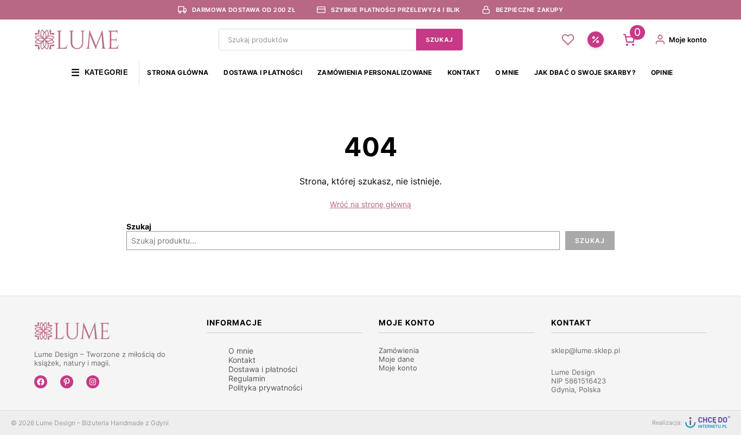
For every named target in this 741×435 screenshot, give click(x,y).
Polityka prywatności (265, 387)
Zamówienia (399, 350)
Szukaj (138, 226)
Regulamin (246, 378)
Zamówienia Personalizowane (374, 72)
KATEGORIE (99, 72)
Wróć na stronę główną (370, 204)
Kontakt (464, 72)
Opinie (662, 72)
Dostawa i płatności (262, 72)
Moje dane (396, 359)
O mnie (507, 72)
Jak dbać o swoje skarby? (585, 72)
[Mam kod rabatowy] (595, 39)
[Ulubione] (567, 39)
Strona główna (177, 72)
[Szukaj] (439, 39)
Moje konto (398, 367)
